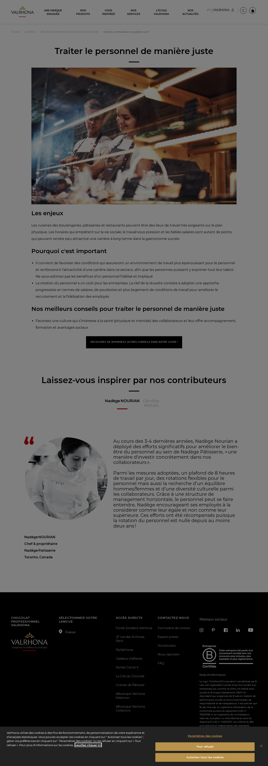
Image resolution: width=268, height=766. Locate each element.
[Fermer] (261, 746)
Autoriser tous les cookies (205, 757)
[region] (134, 746)
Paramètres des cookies (205, 736)
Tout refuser (205, 746)
